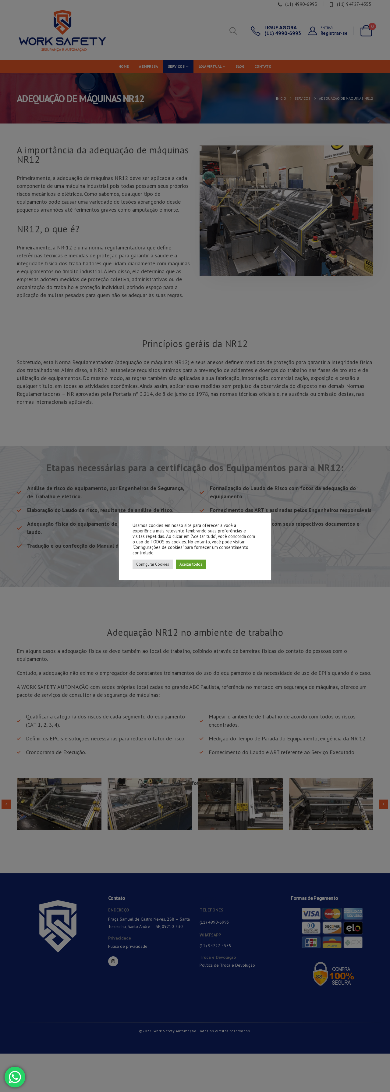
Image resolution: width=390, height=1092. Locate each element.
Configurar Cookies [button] (152, 564)
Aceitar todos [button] (190, 564)
